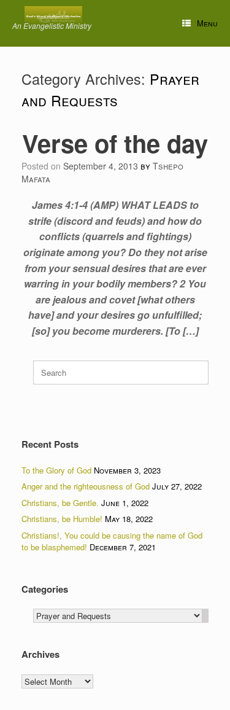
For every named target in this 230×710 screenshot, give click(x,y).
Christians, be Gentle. (60, 503)
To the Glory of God (56, 470)
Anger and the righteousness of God (85, 486)
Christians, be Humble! (61, 519)
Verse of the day (115, 142)
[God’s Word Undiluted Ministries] (53, 16)
